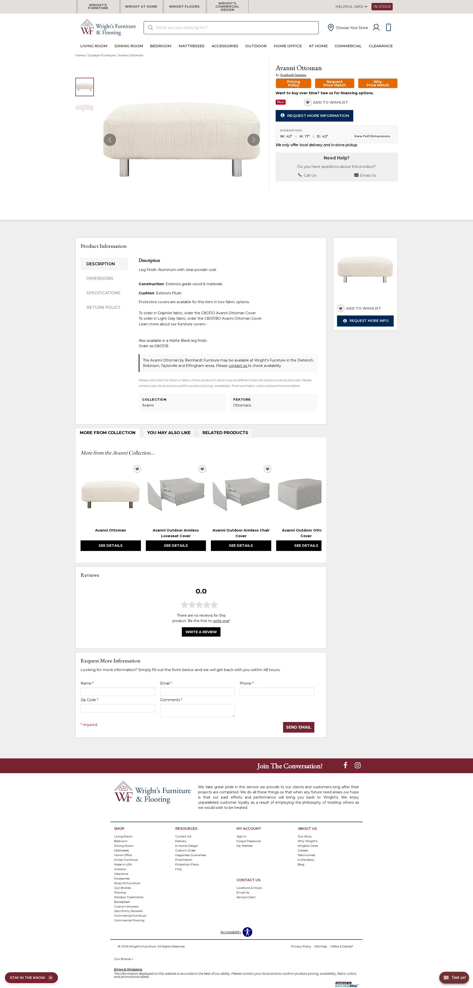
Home (79, 55)
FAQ (178, 869)
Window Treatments (128, 897)
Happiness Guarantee (190, 855)
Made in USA (123, 864)
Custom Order (185, 850)
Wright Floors (184, 6)
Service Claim (246, 897)
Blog (301, 864)
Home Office (288, 46)
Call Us (309, 175)
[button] (347, 27)
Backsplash (122, 901)
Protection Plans (187, 864)
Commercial (348, 46)
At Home (318, 46)
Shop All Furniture (127, 883)
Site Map (321, 946)
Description (100, 264)
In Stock (382, 6)
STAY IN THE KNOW (30, 977)
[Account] (376, 27)
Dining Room (129, 46)
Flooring (120, 892)
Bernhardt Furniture (293, 75)
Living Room (93, 46)
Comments (171, 700)
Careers (303, 850)
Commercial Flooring (129, 920)
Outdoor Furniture (101, 55)
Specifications (103, 293)
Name (87, 683)
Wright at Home (141, 6)
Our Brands (122, 887)
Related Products (225, 432)
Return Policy (103, 307)
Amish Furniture (126, 859)
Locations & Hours (249, 887)
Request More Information (318, 115)
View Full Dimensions (372, 136)
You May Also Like (169, 432)
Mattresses (191, 46)
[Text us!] (454, 978)
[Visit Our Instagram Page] (358, 765)
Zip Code (89, 700)
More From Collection (107, 432)
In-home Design (186, 845)
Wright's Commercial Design (227, 6)
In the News (306, 859)
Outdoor (256, 46)
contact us (238, 365)
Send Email (298, 727)
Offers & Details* (341, 946)
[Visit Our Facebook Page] (345, 765)
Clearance (381, 46)
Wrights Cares (308, 845)
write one (221, 621)
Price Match (183, 859)
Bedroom (160, 46)
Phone (246, 683)
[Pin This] (281, 103)
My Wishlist (244, 845)
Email (166, 683)
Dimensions (99, 278)
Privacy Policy (301, 946)
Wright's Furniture (98, 6)
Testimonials (306, 855)
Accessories (225, 46)
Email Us (367, 175)
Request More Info (369, 321)
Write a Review (201, 632)
